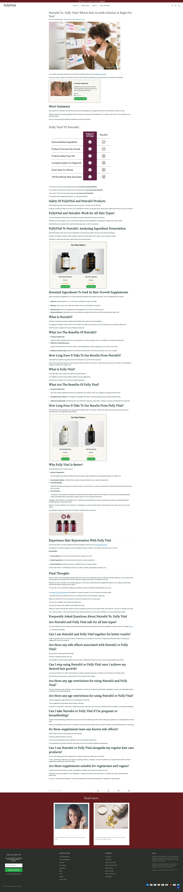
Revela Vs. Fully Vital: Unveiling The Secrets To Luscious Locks (69, 834)
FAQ (60, 874)
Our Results (62, 865)
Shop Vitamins (65, 286)
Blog (60, 871)
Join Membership (64, 859)
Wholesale (108, 876)
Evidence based (81, 19)
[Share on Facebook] (98, 790)
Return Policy (109, 868)
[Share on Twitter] (108, 790)
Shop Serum (65, 459)
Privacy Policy (109, 871)
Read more (58, 842)
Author (61, 876)
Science (61, 862)
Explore (94, 5)
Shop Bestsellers (64, 856)
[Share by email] (129, 790)
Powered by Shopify (17, 886)
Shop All (75, 5)
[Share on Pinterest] (119, 790)
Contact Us (108, 859)
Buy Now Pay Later (111, 865)
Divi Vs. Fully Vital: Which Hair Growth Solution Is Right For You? (111, 834)
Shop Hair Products (80, 98)
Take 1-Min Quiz (105, 5)
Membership (85, 5)
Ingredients (62, 868)
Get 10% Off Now (13, 870)
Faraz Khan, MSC (58, 19)
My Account (63, 879)
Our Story (108, 856)
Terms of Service (110, 874)
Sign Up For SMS (110, 862)
